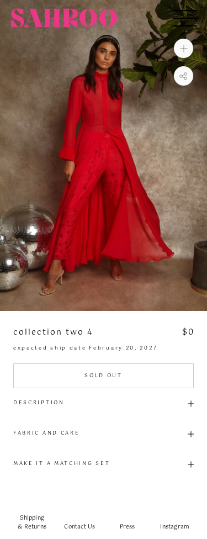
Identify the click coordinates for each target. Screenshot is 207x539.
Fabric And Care (46, 433)
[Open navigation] (184, 18)
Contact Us (79, 526)
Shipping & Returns (32, 522)
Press (127, 526)
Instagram (174, 526)
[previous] (12, 155)
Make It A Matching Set (61, 463)
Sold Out (103, 376)
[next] (194, 155)
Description (39, 403)
